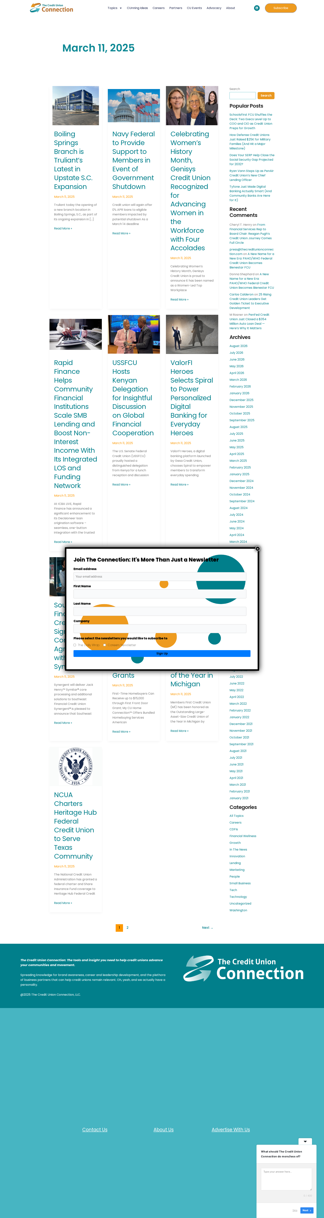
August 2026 (239, 346)
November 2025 (241, 407)
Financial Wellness (243, 836)
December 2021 (241, 724)
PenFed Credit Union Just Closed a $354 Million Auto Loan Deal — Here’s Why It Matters (249, 321)
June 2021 (237, 764)
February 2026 (240, 386)
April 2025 (237, 454)
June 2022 (237, 683)
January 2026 (239, 393)
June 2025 (237, 440)
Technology (238, 897)
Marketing (237, 870)
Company (81, 621)
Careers (159, 8)
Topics (112, 8)
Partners (175, 8)
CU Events (194, 8)
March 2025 (238, 461)
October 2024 (240, 494)
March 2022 (238, 704)
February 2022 (240, 710)
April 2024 (237, 535)
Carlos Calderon (242, 294)
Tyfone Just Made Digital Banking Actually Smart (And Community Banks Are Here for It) (251, 193)
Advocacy (214, 8)
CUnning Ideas (137, 8)
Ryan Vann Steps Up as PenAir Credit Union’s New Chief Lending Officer (252, 175)
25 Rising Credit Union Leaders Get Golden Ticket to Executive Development (250, 301)
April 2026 (237, 373)
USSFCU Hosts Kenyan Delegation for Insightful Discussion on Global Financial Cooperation (133, 398)
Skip (294, 1210)
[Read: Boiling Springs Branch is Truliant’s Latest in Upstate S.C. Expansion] (76, 105)
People (235, 876)
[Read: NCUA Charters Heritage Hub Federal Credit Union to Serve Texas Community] (76, 766)
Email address (85, 569)
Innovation (237, 856)
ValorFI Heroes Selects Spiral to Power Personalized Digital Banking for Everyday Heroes (191, 398)
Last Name (82, 603)
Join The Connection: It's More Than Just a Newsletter (146, 559)
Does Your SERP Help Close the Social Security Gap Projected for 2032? (252, 159)
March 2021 (238, 785)
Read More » (63, 228)
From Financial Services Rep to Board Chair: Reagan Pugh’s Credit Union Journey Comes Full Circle (251, 234)
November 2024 (241, 488)
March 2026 (238, 380)
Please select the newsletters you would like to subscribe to (120, 638)
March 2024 (238, 542)
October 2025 (240, 413)
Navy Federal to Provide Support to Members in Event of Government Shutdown (133, 160)
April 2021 (236, 778)
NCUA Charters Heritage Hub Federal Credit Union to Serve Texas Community (75, 825)
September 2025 (242, 420)
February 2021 (240, 791)
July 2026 (236, 353)
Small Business (240, 883)
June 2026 (237, 359)
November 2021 (241, 731)
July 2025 (236, 434)
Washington (238, 910)
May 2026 (237, 366)
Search (235, 89)
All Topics (237, 816)
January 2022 (239, 717)
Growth (235, 843)
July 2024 (236, 515)
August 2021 (238, 751)
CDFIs (234, 829)
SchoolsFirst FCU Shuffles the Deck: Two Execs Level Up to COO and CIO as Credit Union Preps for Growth (251, 121)
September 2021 (242, 744)
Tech (233, 890)
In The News (238, 849)
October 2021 (239, 737)
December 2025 (242, 400)
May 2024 (237, 528)
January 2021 (239, 798)
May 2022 (236, 690)
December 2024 (242, 481)
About (230, 8)
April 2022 (237, 697)
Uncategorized (240, 903)
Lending (235, 863)
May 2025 (237, 447)
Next (207, 927)
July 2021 (236, 758)
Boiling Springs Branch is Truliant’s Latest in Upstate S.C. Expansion (73, 160)
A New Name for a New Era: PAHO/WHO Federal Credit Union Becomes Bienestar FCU (252, 261)
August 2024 (239, 508)
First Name (82, 586)
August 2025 (239, 427)
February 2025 (240, 467)
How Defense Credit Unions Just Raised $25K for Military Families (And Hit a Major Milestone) (250, 142)
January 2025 (239, 474)
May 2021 (236, 771)
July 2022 (236, 677)
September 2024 (242, 501)
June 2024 (237, 521)
